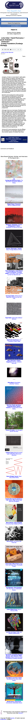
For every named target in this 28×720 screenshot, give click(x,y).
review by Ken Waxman (7, 52)
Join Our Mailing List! (16, 25)
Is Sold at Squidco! (13, 139)
